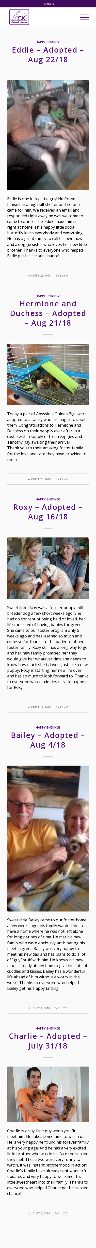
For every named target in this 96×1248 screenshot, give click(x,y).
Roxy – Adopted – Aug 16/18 (48, 512)
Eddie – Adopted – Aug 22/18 (48, 54)
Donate (49, 3)
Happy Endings (48, 42)
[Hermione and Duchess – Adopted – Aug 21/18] (48, 374)
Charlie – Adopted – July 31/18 (48, 1041)
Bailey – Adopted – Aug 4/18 (48, 740)
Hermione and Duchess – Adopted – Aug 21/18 (48, 313)
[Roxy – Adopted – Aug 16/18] (48, 568)
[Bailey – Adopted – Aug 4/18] (48, 838)
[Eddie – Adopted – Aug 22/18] (48, 135)
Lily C (64, 275)
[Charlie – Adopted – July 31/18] (48, 1094)
